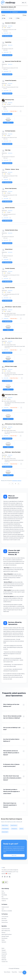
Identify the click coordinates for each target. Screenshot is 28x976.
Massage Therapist (5, 936)
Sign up (8, 122)
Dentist (3, 948)
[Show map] (24, 972)
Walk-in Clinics (5, 825)
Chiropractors (14, 828)
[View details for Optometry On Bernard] (14, 30)
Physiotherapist (4, 938)
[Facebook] (2, 876)
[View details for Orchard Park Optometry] (14, 88)
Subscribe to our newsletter (7, 910)
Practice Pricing (5, 922)
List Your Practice (5, 916)
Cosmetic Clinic (5, 961)
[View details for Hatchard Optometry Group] (14, 238)
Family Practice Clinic (6, 928)
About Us (3, 893)
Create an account (5, 907)
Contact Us (4, 900)
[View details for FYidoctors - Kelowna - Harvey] (14, 177)
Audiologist (4, 957)
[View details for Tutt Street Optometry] (14, 138)
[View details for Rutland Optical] (14, 257)
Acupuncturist (4, 954)
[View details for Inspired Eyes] (14, 50)
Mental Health (5, 832)
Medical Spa (4, 959)
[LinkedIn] (9, 876)
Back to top (14, 855)
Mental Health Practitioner (7, 934)
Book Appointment (8, 36)
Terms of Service (7, 972)
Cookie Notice (21, 972)
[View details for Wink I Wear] (14, 158)
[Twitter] (7, 876)
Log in (3, 909)
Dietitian (3, 940)
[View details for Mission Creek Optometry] (14, 196)
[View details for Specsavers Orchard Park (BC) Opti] (14, 69)
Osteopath (4, 950)
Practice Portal (4, 920)
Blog (2, 896)
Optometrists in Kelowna (16, 480)
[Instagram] (4, 876)
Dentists (21, 828)
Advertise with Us (5, 898)
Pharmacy (3, 932)
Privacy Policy (14, 972)
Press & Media (4, 894)
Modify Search (15, 12)
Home (3, 891)
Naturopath (4, 955)
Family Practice (14, 825)
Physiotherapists (5, 828)
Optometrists (10, 25)
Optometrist (4, 942)
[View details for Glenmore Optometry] (14, 215)
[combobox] (4, 18)
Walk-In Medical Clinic (6, 930)
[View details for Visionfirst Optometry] (14, 276)
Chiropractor (4, 952)
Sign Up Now (4, 918)
